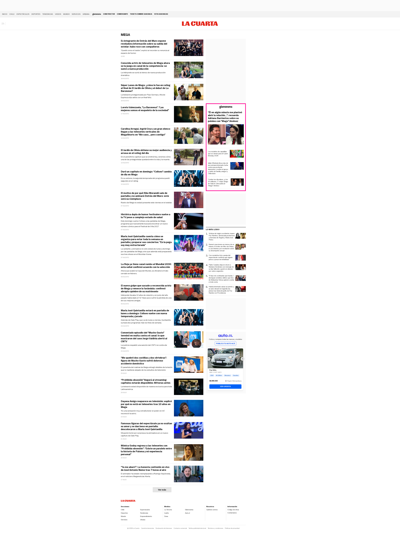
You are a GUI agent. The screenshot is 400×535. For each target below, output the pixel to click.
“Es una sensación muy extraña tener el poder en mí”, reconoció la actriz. (143, 412)
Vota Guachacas (161, 14)
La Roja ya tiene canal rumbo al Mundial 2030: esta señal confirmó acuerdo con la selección (146, 266)
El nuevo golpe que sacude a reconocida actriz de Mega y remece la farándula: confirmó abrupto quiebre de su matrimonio (146, 288)
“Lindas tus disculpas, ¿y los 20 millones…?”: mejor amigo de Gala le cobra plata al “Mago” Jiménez (218, 182)
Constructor (109, 14)
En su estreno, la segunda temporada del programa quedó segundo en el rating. (145, 179)
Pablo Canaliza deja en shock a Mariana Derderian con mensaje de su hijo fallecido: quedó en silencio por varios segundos (221, 268)
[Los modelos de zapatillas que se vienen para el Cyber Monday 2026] (237, 154)
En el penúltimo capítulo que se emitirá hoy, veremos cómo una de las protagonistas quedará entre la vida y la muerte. (146, 158)
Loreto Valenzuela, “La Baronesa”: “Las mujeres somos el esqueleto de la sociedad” (145, 109)
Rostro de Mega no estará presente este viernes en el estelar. (146, 202)
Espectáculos (23, 14)
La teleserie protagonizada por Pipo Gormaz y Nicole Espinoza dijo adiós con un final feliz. (143, 96)
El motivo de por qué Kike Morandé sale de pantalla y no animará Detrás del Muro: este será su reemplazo (145, 196)
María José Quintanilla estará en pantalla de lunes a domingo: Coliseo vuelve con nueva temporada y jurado (145, 313)
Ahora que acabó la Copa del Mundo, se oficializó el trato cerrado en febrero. (144, 272)
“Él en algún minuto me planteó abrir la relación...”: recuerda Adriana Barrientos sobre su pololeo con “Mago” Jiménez (225, 117)
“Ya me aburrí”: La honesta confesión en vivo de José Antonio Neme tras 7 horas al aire (145, 468)
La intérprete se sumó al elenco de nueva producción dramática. (143, 74)
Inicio (4, 14)
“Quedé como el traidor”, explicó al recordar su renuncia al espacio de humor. (145, 51)
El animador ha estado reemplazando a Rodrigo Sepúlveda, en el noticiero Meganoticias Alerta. (145, 475)
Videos (58, 14)
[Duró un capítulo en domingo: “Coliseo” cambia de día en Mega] (188, 178)
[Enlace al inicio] (225, 107)
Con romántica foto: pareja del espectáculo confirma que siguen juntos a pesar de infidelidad (220, 257)
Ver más (162, 489)
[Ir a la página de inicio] (200, 23)
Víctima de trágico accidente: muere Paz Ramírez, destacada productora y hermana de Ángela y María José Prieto (222, 236)
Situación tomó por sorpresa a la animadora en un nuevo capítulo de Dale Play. (144, 434)
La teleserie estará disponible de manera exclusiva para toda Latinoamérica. (146, 388)
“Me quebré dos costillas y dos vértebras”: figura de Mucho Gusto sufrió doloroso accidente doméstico (144, 360)
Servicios (76, 14)
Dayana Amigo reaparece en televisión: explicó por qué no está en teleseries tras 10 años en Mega (146, 404)
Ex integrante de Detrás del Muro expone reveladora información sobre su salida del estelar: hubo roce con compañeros (144, 43)
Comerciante (122, 14)
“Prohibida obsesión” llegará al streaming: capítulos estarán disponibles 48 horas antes (145, 381)
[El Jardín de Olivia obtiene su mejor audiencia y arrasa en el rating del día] (188, 157)
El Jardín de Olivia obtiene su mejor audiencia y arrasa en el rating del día (146, 152)
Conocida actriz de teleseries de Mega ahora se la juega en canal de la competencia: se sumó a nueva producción (145, 66)
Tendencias (47, 14)
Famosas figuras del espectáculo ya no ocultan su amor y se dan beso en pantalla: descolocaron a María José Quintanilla (146, 426)
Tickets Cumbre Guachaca (141, 14)
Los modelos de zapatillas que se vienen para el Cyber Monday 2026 (218, 154)
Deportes (35, 14)
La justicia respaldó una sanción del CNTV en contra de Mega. (144, 346)
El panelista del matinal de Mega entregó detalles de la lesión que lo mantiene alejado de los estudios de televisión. (146, 368)
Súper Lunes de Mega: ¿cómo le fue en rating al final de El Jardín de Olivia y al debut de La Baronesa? (145, 88)
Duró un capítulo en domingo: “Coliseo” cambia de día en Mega (146, 173)
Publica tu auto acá (225, 343)
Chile (11, 14)
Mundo (66, 14)
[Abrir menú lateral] (4, 23)
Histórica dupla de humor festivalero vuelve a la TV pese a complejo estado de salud (145, 216)
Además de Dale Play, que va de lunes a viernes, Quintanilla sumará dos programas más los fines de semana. (146, 321)
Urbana (86, 14)
